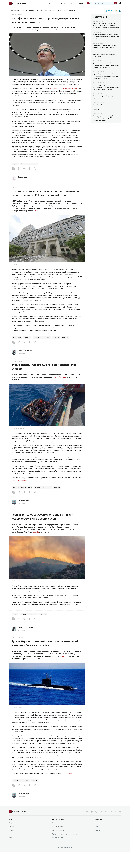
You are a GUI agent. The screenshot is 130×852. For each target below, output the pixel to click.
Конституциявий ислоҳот (58, 11)
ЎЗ (115, 3)
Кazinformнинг (60, 377)
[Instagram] (13, 168)
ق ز (112, 3)
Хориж (15, 164)
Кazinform (63, 656)
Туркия (57, 487)
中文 (108, 3)
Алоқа (97, 826)
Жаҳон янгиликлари (29, 164)
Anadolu (35, 532)
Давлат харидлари (58, 838)
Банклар (27, 338)
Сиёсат (11, 826)
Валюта (65, 338)
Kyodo (36, 211)
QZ (99, 3)
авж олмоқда (67, 773)
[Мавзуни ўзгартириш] (89, 3)
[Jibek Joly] (110, 11)
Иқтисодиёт (13, 834)
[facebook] (101, 812)
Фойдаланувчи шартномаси (61, 823)
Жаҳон (11, 838)
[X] (34, 168)
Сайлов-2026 (72, 11)
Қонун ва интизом (42, 11)
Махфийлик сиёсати (58, 826)
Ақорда (16, 11)
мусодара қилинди (19, 480)
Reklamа (97, 830)
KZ (96, 3)
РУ (102, 3)
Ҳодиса (31, 11)
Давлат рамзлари (58, 830)
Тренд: (11, 10)
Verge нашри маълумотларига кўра (63, 88)
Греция (43, 614)
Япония (56, 338)
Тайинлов (24, 11)
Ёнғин (15, 614)
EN (105, 3)
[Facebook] (29, 168)
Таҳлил (80, 3)
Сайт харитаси (100, 823)
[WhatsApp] (18, 168)
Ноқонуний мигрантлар (22, 487)
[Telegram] (24, 168)
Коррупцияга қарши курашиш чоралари (65, 834)
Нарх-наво (16, 338)
